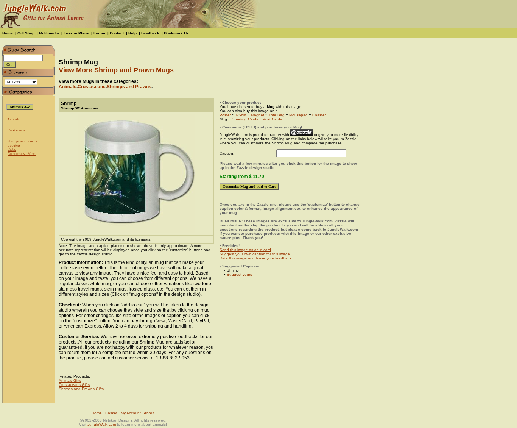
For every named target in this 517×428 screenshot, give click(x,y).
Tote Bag (277, 115)
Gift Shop (25, 33)
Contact (117, 33)
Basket (111, 413)
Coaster (319, 115)
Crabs (12, 150)
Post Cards (272, 119)
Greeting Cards (245, 119)
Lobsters (14, 145)
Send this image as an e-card (245, 250)
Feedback (150, 33)
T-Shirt (240, 115)
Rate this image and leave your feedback (255, 258)
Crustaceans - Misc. (22, 154)
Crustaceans (16, 130)
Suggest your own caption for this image (255, 254)
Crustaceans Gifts (74, 385)
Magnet (257, 115)
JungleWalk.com (101, 424)
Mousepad (298, 115)
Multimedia (49, 33)
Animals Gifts (70, 380)
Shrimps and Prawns (22, 141)
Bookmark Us (176, 33)
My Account (131, 413)
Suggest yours (239, 274)
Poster (225, 115)
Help (132, 33)
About (149, 413)
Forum (99, 33)
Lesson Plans (76, 33)
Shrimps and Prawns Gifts (81, 389)
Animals (13, 119)
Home (7, 33)
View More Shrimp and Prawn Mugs (116, 70)
